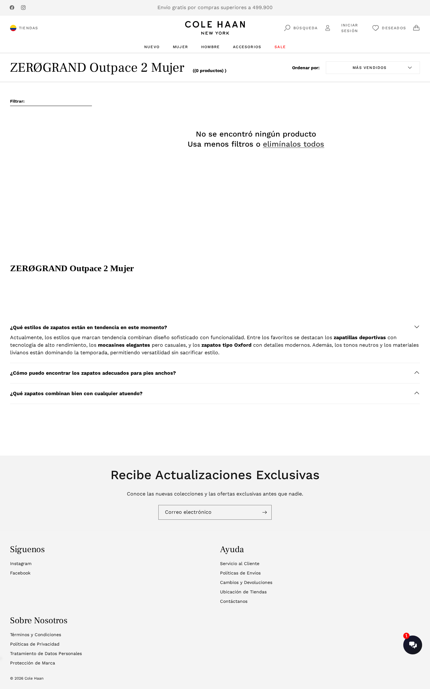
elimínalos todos (293, 143)
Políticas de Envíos (240, 572)
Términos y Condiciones (35, 634)
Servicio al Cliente (239, 563)
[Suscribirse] (264, 512)
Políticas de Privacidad (34, 644)
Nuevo (152, 47)
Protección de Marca (32, 662)
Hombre (210, 47)
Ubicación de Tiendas (243, 591)
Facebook (20, 572)
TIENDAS (28, 28)
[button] (215, 327)
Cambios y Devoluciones (246, 582)
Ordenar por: (306, 67)
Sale (280, 47)
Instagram (20, 563)
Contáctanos (233, 601)
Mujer (180, 47)
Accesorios (247, 47)
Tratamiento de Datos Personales (46, 653)
